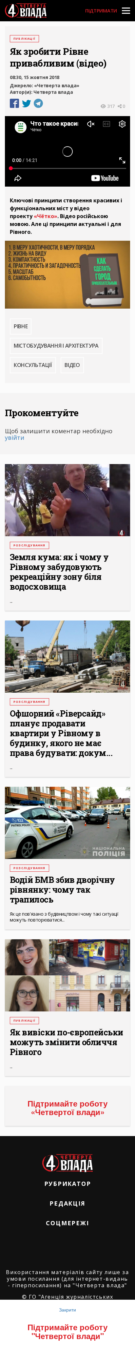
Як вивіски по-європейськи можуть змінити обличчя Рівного (66, 1042)
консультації (33, 365)
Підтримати (101, 10)
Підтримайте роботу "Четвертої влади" (67, 1331)
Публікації (24, 38)
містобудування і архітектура (56, 345)
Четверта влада (53, 92)
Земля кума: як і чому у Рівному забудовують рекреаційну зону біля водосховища (59, 572)
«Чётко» (45, 216)
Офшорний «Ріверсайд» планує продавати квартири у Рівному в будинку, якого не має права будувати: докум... (61, 733)
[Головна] (26, 10)
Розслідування (29, 545)
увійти (14, 437)
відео (72, 365)
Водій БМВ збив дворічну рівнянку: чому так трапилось (62, 890)
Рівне (21, 326)
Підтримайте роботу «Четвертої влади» (67, 1107)
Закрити (67, 1309)
